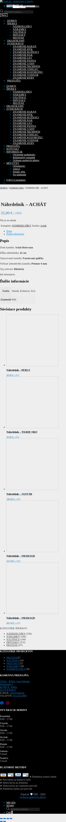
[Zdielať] (7, 818)
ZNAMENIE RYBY (23, 77)
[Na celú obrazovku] (4, 818)
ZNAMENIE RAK (23, 55)
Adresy (16, 169)
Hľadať (10, 805)
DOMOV (11, 86)
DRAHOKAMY (15, 106)
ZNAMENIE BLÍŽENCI (26, 52)
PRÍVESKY (19, 35)
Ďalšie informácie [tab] (15, 234)
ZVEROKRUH (14, 109)
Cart (9, 812)
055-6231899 (20, 695)
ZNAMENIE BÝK (23, 49)
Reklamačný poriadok (24, 157)
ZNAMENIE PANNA (24, 60)
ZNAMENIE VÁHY (24, 63)
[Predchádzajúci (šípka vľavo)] (1, 821)
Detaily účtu (19, 171)
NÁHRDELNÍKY (22, 26)
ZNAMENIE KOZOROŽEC (28, 72)
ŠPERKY (11, 89)
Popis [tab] (9, 231)
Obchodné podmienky (24, 154)
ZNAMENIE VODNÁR (25, 75)
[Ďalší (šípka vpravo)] (4, 821)
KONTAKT (12, 149)
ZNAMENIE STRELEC (25, 69)
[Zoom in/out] (1, 818)
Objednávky (19, 166)
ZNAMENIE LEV (22, 57)
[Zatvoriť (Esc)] (11, 818)
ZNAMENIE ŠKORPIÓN (26, 66)
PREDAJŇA (13, 146)
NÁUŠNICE (19, 32)
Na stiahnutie (19, 7)
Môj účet (10, 802)
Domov (4, 188)
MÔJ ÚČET (12, 163)
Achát (43, 225)
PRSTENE (18, 37)
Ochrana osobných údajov (26, 6)
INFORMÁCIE (14, 151)
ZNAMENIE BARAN (24, 46)
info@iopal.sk (17, 693)
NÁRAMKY (19, 29)
